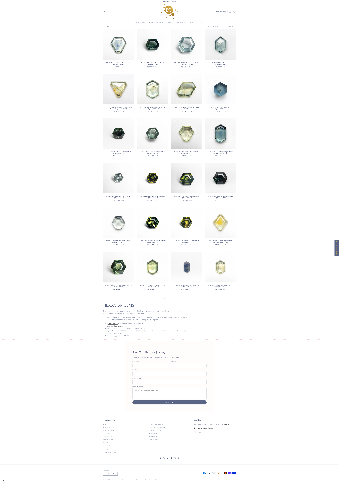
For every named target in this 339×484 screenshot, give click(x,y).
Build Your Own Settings (156, 424)
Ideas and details (138, 386)
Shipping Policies (108, 439)
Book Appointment (109, 430)
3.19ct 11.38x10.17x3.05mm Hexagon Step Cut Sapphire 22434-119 (186, 108)
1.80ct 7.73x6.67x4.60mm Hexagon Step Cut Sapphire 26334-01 (152, 196)
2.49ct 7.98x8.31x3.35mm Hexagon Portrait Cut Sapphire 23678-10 (118, 241)
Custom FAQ (107, 433)
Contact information (170, 479)
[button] (105, 12)
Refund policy (131, 479)
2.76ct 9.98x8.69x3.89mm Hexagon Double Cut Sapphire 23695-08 (186, 63)
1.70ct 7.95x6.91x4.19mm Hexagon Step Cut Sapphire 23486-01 (186, 196)
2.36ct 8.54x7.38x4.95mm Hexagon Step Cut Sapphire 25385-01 (152, 241)
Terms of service (149, 479)
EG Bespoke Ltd (112, 480)
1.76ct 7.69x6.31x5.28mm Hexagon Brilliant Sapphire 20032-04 (118, 152)
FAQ (116, 336)
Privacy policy (139, 479)
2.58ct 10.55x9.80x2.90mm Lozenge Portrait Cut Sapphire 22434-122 (220, 241)
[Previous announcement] (104, 1)
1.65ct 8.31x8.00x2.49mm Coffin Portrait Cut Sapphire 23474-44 (187, 152)
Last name (174, 361)
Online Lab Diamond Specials (157, 427)
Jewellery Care (107, 436)
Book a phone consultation (203, 428)
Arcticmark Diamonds (109, 452)
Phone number (136, 378)
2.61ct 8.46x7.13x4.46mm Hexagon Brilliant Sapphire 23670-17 (152, 152)
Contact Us (106, 427)
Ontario (226, 424)
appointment (120, 328)
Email (134, 370)
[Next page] (174, 299)
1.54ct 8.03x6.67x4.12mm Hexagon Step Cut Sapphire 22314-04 (220, 196)
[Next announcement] (235, 1)
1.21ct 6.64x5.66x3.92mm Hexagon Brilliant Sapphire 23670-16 (118, 196)
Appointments (199, 432)
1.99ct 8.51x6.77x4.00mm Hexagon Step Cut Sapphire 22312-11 (152, 63)
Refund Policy (107, 443)
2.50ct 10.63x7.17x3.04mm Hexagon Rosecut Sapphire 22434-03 (220, 63)
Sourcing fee (119, 326)
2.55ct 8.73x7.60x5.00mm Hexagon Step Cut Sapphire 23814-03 (118, 285)
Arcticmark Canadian (155, 430)
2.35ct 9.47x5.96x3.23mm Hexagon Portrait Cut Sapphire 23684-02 (220, 152)
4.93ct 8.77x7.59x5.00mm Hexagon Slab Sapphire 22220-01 (220, 108)
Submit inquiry (169, 402)
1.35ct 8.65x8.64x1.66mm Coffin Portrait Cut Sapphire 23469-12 (118, 63)
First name (136, 361)
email (115, 324)
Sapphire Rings (153, 436)
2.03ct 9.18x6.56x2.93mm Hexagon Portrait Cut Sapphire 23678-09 (152, 285)
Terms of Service (108, 446)
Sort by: (208, 26)
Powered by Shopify (121, 480)
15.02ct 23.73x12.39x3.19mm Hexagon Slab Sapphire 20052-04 (186, 285)
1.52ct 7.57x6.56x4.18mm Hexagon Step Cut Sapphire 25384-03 (186, 241)
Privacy (105, 449)
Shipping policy (159, 479)
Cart (150, 443)
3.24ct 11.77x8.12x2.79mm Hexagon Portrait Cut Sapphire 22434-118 (152, 108)
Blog (104, 424)
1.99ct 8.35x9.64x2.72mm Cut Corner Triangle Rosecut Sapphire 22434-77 (118, 108)
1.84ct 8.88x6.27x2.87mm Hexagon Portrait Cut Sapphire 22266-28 (220, 285)
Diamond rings (153, 439)
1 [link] (164, 299)
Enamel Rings (153, 433)
